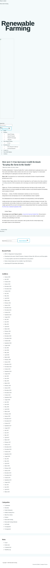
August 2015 (7, 482)
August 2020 (7, 345)
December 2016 (8, 446)
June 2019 (7, 378)
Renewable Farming (4, 3)
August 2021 (7, 317)
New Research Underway (12, 146)
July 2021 (7, 319)
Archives (5, 153)
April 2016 (7, 463)
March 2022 (7, 300)
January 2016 (7, 470)
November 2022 (8, 288)
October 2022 (7, 291)
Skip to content (3, 0)
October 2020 (7, 340)
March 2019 (7, 383)
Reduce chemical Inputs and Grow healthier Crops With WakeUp (18, 261)
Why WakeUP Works (8, 141)
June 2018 (7, 404)
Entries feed (7, 545)
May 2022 (7, 295)
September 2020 (8, 343)
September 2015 (8, 480)
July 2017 (7, 430)
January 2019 (7, 387)
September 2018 (8, 397)
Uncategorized (8, 529)
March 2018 (7, 411)
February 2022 (8, 302)
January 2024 (7, 284)
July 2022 (7, 293)
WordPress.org (8, 549)
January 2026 (7, 277)
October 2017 (7, 423)
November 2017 (8, 421)
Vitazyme (9, 139)
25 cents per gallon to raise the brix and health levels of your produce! (19, 258)
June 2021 (7, 321)
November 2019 (8, 366)
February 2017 (8, 442)
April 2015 (7, 489)
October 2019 (7, 369)
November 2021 (8, 310)
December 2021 (8, 307)
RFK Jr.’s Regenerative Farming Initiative (13, 253)
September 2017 (8, 425)
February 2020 (8, 359)
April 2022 (7, 298)
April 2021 (7, 326)
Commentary (7, 505)
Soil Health (7, 524)
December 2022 (8, 286)
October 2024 (7, 281)
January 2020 (7, 361)
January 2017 (7, 444)
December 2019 (8, 364)
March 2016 (7, 465)
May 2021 (7, 324)
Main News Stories (7, 167)
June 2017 (7, 432)
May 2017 (7, 435)
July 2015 (7, 484)
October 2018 (7, 395)
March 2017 (7, 439)
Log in (6, 542)
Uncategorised (8, 526)
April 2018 (7, 409)
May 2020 (7, 352)
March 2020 (7, 357)
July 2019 (7, 376)
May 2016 (7, 461)
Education (7, 507)
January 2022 (7, 305)
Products (5, 132)
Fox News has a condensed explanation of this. (12, 206)
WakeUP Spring (10, 134)
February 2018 (8, 413)
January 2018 (7, 416)
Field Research (7, 145)
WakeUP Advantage (11, 137)
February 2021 (8, 331)
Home (5, 130)
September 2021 (8, 314)
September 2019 (8, 371)
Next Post (2, 231)
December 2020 (8, 336)
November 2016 (8, 449)
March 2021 (7, 328)
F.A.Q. (8, 143)
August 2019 (7, 373)
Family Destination (8, 510)
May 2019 (7, 380)
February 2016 (8, 468)
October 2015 (7, 477)
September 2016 (8, 454)
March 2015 (7, 491)
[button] (25, 128)
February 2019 (8, 385)
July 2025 (7, 279)
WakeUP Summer (11, 136)
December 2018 (8, 390)
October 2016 (7, 451)
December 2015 (8, 472)
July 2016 (7, 458)
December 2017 (8, 418)
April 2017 (7, 437)
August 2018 (7, 399)
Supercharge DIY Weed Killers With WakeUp (14, 263)
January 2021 (7, 333)
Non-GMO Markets (8, 152)
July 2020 (7, 347)
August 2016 (7, 456)
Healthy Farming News (9, 512)
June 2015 (7, 487)
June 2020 (7, 350)
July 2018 (7, 402)
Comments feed (8, 547)
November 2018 (8, 392)
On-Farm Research (11, 148)
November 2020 (8, 338)
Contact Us (6, 150)
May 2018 (7, 406)
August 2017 (7, 428)
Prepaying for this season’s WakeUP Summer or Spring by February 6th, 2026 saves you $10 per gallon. (26, 256)
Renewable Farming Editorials (11, 521)
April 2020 (7, 354)
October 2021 (7, 312)
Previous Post (3, 229)
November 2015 (8, 475)
